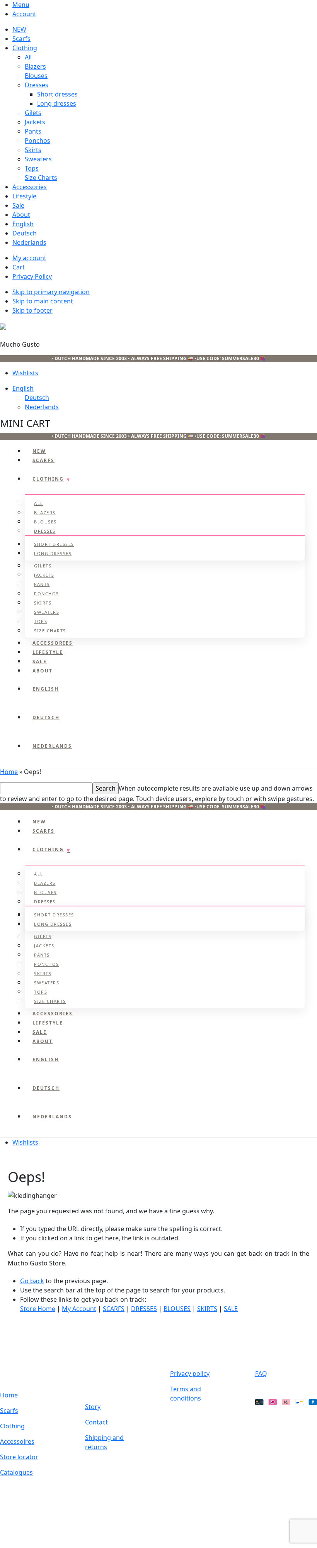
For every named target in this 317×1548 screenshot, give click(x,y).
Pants (33, 131)
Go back (32, 1281)
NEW (19, 29)
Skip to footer (32, 310)
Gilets (33, 112)
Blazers (35, 66)
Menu (20, 4)
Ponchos (37, 140)
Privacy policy (190, 1373)
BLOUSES (177, 1308)
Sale (18, 205)
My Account (79, 1308)
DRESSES (144, 1308)
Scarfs (21, 38)
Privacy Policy (32, 276)
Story (93, 1406)
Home (9, 771)
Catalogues (16, 1472)
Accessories (29, 187)
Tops (32, 168)
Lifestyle (24, 196)
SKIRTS (207, 1308)
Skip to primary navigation (51, 292)
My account (29, 258)
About (21, 214)
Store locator (19, 1457)
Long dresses (56, 103)
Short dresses (57, 94)
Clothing (24, 48)
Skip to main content (42, 301)
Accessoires (17, 1441)
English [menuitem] (23, 388)
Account (24, 14)
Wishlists (25, 373)
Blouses (36, 75)
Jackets (35, 122)
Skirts (33, 150)
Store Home (37, 1308)
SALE (231, 1308)
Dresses (36, 85)
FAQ (261, 1373)
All (28, 57)
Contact (96, 1422)
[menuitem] (164, 224)
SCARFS (113, 1308)
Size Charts (41, 177)
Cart (18, 267)
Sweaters (38, 159)
